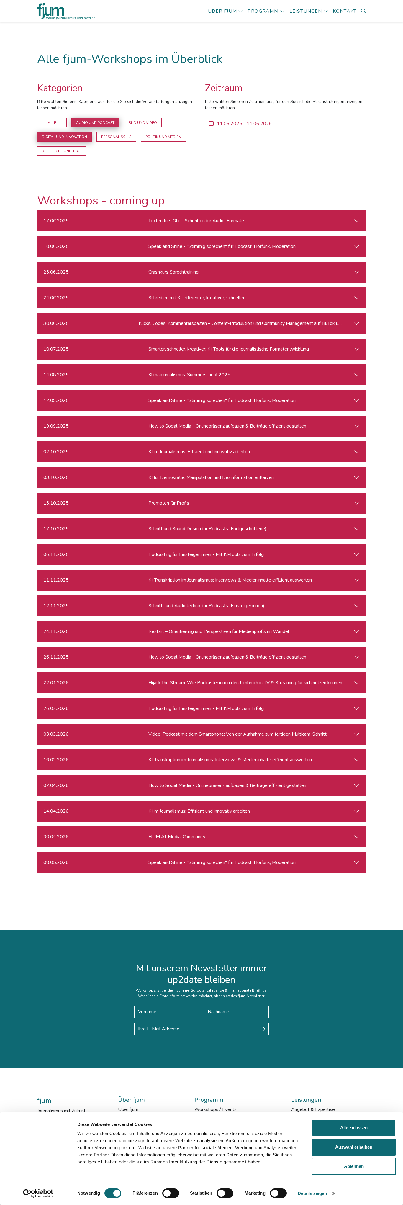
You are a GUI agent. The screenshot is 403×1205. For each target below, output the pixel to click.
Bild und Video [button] (143, 122)
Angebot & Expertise (313, 1109)
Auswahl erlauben (353, 1147)
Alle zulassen (354, 1127)
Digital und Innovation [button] (64, 137)
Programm (263, 11)
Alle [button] (52, 122)
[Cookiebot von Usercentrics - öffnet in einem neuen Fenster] (38, 1193)
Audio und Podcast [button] (95, 122)
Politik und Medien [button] (163, 137)
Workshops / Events (215, 1109)
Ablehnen (354, 1166)
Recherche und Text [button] (61, 151)
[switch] (170, 1193)
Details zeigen (312, 1193)
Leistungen (305, 11)
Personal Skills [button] (116, 137)
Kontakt (344, 11)
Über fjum (222, 11)
